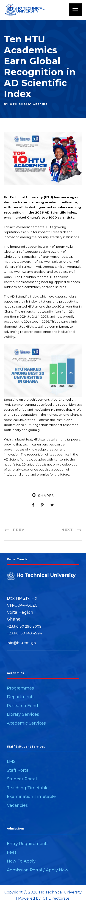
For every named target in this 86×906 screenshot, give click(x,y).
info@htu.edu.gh (21, 643)
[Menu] (75, 9)
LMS (11, 761)
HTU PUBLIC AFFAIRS (29, 104)
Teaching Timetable (28, 787)
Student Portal (22, 778)
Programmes (20, 688)
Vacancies (17, 805)
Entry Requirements (28, 843)
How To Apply (21, 861)
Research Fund (22, 705)
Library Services (23, 714)
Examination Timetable (31, 796)
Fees (12, 852)
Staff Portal (18, 770)
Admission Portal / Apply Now (37, 870)
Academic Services (26, 723)
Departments (21, 696)
